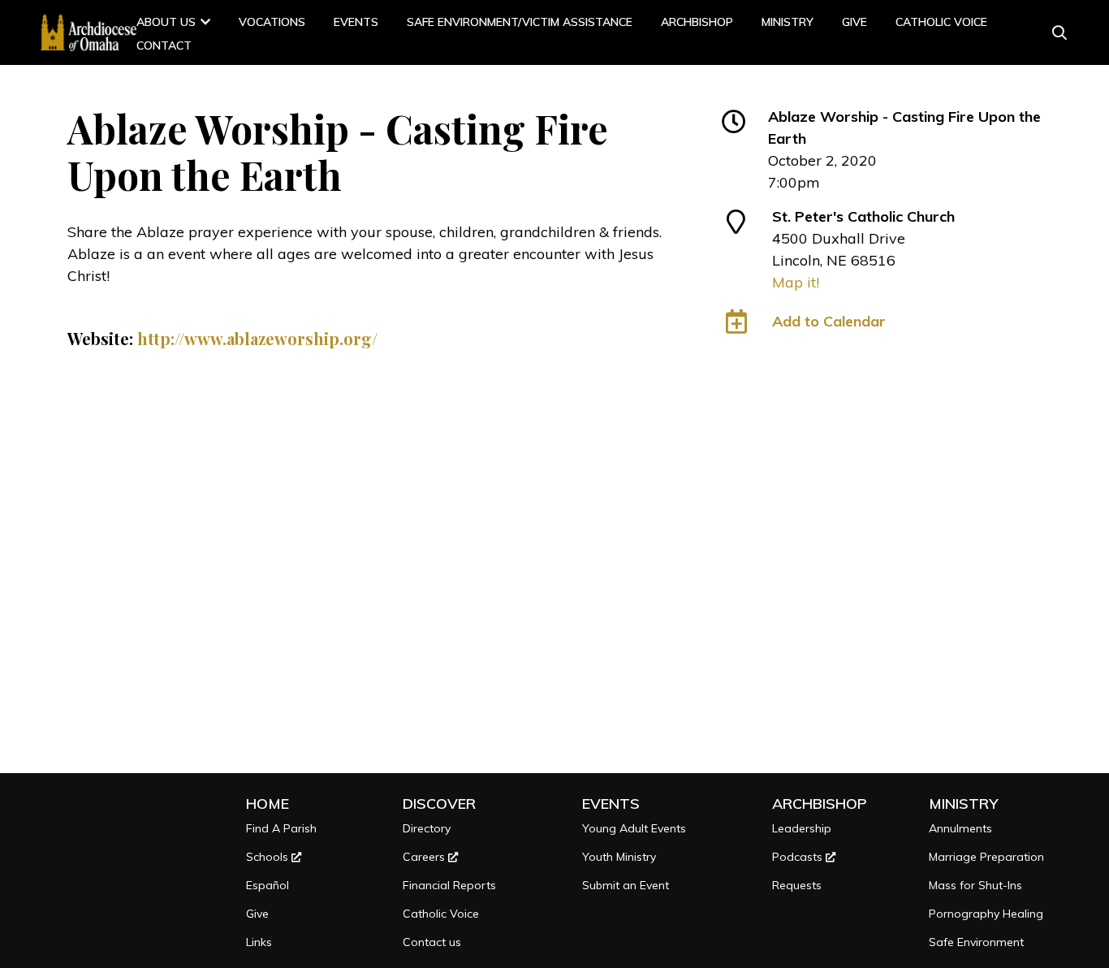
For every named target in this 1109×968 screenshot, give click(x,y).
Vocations (272, 22)
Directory (427, 828)
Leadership (801, 828)
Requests (797, 885)
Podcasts (799, 856)
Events (356, 22)
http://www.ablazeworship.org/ (257, 338)
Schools (268, 856)
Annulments (960, 828)
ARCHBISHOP (697, 22)
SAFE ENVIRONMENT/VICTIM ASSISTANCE (519, 22)
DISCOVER (439, 803)
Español (267, 885)
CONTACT (164, 45)
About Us (166, 22)
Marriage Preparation (986, 856)
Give (854, 22)
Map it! (795, 282)
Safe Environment (976, 942)
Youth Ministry (619, 856)
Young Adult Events (634, 828)
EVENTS (611, 803)
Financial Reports (449, 885)
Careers (425, 856)
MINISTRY (787, 22)
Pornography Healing (986, 913)
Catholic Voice (941, 22)
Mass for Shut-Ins (975, 885)
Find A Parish (281, 828)
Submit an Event (625, 885)
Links (259, 942)
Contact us (432, 942)
